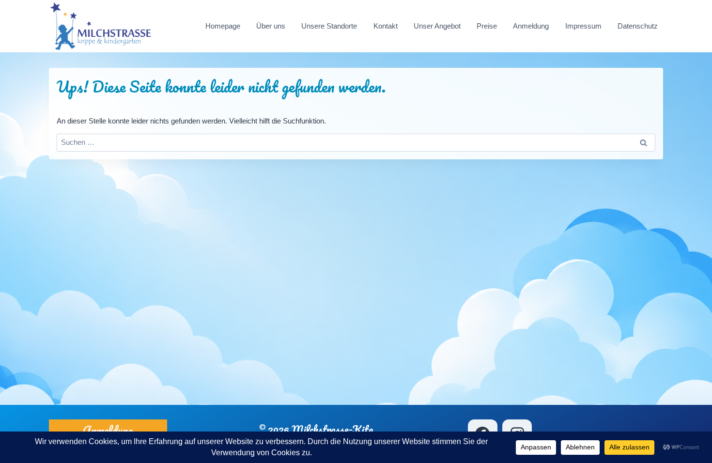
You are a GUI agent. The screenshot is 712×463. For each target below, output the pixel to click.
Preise (487, 26)
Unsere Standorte (329, 26)
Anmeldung (531, 26)
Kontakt (385, 26)
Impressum (583, 26)
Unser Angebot (437, 26)
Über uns (270, 26)
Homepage (222, 26)
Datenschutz (638, 26)
